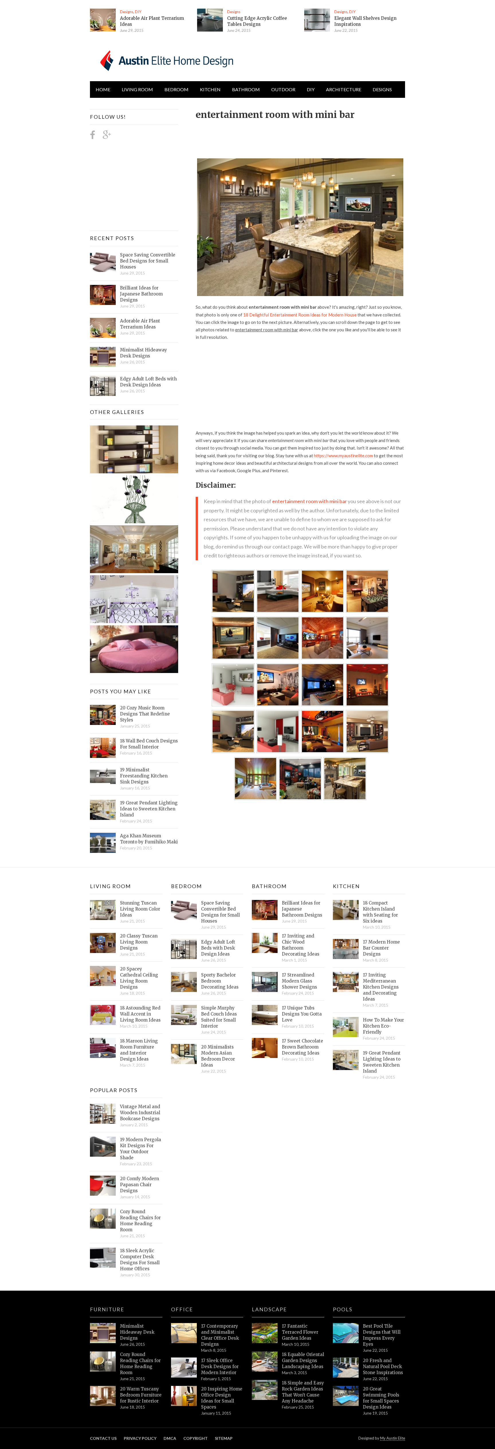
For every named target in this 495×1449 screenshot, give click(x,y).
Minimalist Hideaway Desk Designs (143, 353)
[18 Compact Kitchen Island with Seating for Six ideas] (346, 910)
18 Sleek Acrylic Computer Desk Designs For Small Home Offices (140, 1259)
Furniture (107, 1309)
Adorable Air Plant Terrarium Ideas (140, 324)
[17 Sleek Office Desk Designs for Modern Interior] (184, 1367)
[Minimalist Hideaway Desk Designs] (103, 357)
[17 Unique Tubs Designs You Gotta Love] (265, 1015)
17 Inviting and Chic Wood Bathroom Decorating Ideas (300, 945)
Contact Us (103, 1438)
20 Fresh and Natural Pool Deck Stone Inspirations (383, 1366)
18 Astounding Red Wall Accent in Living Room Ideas (140, 1014)
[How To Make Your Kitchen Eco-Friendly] (346, 1027)
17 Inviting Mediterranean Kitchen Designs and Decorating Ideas (381, 987)
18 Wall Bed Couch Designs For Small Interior (149, 744)
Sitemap (224, 1438)
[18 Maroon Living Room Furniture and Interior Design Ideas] (103, 1048)
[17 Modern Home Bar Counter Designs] (346, 949)
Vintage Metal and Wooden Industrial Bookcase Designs (140, 1112)
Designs (126, 11)
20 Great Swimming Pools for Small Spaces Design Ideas (381, 1398)
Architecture (343, 89)
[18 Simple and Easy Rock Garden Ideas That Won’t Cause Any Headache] (265, 1390)
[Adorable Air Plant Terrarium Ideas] (103, 20)
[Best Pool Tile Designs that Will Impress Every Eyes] (346, 1333)
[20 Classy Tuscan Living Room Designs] (103, 943)
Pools (342, 1309)
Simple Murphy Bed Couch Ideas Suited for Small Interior (219, 1017)
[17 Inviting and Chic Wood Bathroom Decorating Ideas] (265, 943)
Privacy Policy (140, 1438)
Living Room (110, 886)
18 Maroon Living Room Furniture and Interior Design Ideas (139, 1050)
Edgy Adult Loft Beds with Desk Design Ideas (148, 382)
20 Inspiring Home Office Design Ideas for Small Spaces (221, 1398)
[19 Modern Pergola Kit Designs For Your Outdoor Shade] (103, 1147)
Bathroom (246, 89)
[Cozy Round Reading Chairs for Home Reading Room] (103, 1219)
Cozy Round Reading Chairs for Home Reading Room (140, 1220)
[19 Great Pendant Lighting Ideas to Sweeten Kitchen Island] (103, 810)
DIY (138, 11)
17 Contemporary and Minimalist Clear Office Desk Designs (220, 1335)
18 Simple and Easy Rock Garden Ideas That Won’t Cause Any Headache (303, 1392)
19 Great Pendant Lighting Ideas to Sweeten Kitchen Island (149, 809)
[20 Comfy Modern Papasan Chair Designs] (103, 1186)
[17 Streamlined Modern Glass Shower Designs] (265, 982)
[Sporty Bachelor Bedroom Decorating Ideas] (184, 982)
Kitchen (210, 89)
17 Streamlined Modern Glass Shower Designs (299, 981)
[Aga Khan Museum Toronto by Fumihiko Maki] (103, 843)
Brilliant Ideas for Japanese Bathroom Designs (141, 294)
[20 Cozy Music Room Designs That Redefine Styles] (103, 715)
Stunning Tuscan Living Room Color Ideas (140, 909)
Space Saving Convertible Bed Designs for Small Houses (147, 261)
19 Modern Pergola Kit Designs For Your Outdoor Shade (140, 1148)
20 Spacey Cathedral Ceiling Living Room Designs (139, 978)
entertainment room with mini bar (309, 501)
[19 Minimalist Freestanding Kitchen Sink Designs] (103, 777)
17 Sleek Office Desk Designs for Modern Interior (220, 1366)
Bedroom (176, 89)
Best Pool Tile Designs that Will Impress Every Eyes (381, 1335)
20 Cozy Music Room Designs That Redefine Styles (145, 714)
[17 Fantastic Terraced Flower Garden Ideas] (265, 1333)
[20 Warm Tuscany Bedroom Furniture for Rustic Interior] (103, 1396)
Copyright (195, 1438)
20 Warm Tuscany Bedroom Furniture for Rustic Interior (141, 1395)
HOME (103, 89)
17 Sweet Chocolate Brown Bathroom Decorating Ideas (302, 1047)
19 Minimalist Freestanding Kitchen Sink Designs (144, 776)
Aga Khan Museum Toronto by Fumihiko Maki (149, 839)
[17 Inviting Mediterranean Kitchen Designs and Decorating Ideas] (346, 982)
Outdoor (283, 89)
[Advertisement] (300, 136)
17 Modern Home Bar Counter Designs (381, 948)
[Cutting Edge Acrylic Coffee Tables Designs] (210, 20)
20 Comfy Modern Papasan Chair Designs (139, 1184)
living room (137, 89)
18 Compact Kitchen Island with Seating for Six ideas (380, 912)
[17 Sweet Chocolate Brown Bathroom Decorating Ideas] (265, 1048)
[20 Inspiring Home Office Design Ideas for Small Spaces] (184, 1396)
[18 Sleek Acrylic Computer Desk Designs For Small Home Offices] (103, 1258)
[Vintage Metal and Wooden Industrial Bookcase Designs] (103, 1114)
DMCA (170, 1438)
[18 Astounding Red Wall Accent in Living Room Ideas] (103, 1015)
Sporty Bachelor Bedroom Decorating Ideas (220, 981)
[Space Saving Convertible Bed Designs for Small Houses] (103, 262)
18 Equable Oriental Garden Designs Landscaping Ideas (303, 1360)
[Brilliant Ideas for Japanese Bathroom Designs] (103, 295)
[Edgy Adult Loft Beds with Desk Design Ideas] (103, 386)
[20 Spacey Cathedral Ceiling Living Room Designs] (103, 976)
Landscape (269, 1309)
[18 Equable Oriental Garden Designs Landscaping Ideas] (265, 1361)
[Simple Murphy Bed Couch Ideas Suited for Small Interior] (184, 1015)
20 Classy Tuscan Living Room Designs (139, 942)
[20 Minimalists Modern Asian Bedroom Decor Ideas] (184, 1054)
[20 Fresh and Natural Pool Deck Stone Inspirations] (346, 1367)
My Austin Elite (392, 1438)
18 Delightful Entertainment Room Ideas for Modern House (300, 314)
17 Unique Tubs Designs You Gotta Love (302, 1014)
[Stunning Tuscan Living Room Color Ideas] (103, 910)
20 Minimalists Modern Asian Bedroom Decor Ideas (218, 1056)
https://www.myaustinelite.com (343, 455)
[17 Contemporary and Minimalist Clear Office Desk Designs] (184, 1333)
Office (182, 1309)
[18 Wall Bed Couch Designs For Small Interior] (103, 748)
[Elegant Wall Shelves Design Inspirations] (317, 20)
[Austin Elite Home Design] (165, 60)
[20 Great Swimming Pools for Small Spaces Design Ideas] (346, 1396)
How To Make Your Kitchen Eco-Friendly (383, 1026)
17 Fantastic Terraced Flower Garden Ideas (300, 1332)
